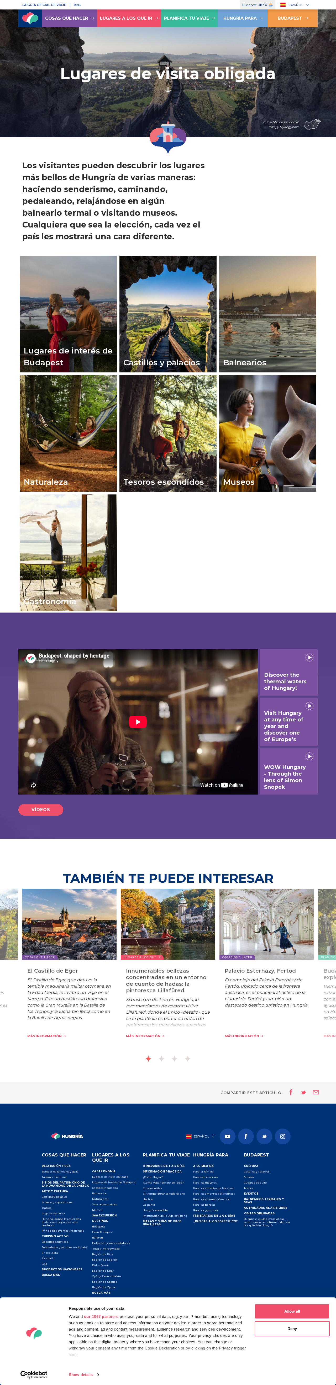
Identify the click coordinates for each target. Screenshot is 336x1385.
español (295, 5)
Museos (97, 1210)
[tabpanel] (168, 971)
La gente (149, 1204)
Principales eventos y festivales (63, 1230)
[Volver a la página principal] (30, 18)
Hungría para (240, 18)
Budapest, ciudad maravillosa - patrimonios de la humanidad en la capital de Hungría (267, 1222)
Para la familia (203, 1171)
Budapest (290, 18)
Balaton (97, 1237)
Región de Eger (103, 1270)
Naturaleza (100, 1199)
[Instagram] (283, 1136)
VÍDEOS (41, 809)
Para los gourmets (205, 1210)
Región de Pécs (102, 1254)
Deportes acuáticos (55, 1242)
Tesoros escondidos (104, 1204)
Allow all (292, 1311)
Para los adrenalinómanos (211, 1199)
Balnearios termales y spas (60, 1171)
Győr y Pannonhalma (107, 1276)
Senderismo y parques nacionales (65, 1247)
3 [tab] (174, 1058)
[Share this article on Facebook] (289, 1092)
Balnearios (99, 1193)
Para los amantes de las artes (213, 1188)
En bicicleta (50, 1253)
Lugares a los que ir (126, 18)
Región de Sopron (104, 1259)
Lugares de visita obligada (110, 1177)
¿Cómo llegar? (153, 1177)
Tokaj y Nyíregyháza (106, 1248)
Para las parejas (204, 1204)
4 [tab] (187, 1058)
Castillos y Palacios (256, 1171)
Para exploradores (205, 1177)
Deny (292, 1328)
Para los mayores (205, 1182)
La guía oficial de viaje (44, 5)
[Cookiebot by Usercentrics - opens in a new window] (34, 1375)
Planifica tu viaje (186, 18)
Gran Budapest (102, 1232)
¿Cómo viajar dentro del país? (163, 1182)
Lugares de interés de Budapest (114, 1182)
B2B (77, 5)
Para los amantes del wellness (214, 1193)
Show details (81, 1374)
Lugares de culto (53, 1213)
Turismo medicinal (54, 1177)
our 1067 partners (101, 1316)
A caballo (48, 1258)
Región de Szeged (104, 1281)
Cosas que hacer (66, 18)
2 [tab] (161, 1058)
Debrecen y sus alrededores (111, 1243)
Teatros (46, 1208)
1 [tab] (148, 1058)
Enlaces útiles (152, 1188)
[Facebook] (246, 1136)
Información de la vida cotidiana (165, 1215)
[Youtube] (227, 1136)
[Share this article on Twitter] (300, 1092)
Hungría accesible (155, 1210)
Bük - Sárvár (100, 1265)
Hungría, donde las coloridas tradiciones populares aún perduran (61, 1222)
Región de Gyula (103, 1287)
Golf (44, 1264)
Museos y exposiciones (57, 1202)
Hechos (148, 1199)
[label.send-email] (312, 1092)
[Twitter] (264, 1136)
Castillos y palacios (54, 1197)
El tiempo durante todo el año (164, 1193)
